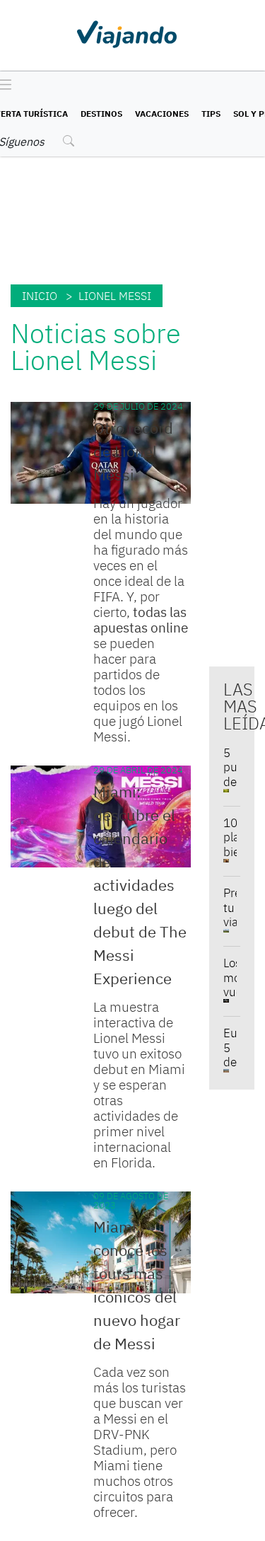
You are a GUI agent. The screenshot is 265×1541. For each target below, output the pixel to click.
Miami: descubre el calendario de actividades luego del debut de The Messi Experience (140, 884)
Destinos (101, 113)
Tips (210, 113)
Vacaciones (162, 113)
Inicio (39, 296)
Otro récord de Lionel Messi (133, 451)
